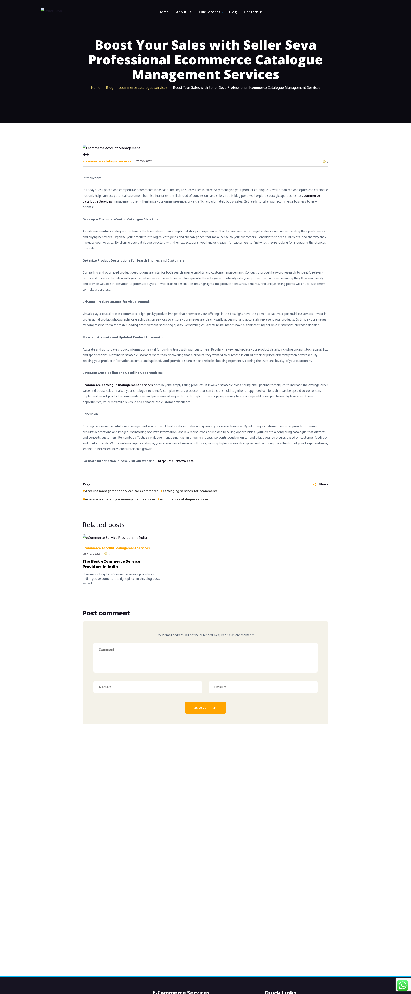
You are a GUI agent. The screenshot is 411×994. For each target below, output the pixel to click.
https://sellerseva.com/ (176, 461)
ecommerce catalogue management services (120, 499)
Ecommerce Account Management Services (116, 548)
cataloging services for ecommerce (190, 491)
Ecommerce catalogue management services (118, 385)
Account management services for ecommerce (121, 491)
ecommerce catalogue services (107, 161)
